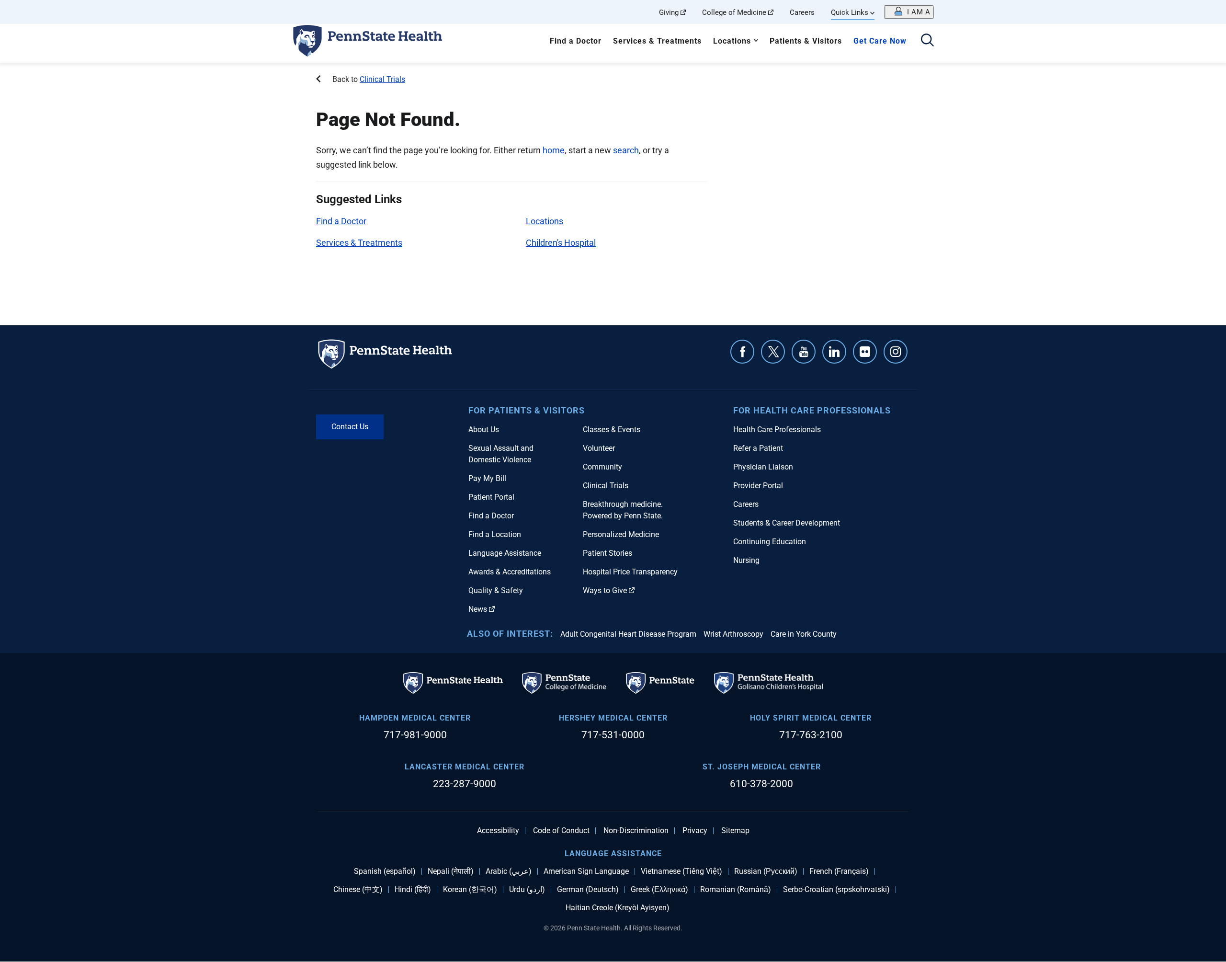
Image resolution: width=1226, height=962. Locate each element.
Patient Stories (607, 553)
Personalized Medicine (621, 534)
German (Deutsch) (588, 889)
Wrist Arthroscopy (733, 634)
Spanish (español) (385, 871)
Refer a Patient (758, 448)
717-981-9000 (415, 735)
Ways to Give (605, 590)
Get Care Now (880, 41)
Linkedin (834, 352)
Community (602, 466)
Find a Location (494, 534)
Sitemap (735, 830)
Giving (669, 12)
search (626, 150)
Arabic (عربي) (509, 871)
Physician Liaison (763, 466)
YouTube (804, 352)
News (477, 609)
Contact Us (349, 426)
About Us (483, 429)
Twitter (773, 352)
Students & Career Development (786, 522)
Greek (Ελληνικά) (659, 889)
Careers (802, 12)
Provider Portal (758, 485)
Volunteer (599, 448)
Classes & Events (611, 429)
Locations (732, 41)
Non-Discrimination (636, 830)
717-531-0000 (613, 735)
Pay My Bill (487, 478)
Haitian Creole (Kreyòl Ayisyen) (618, 908)
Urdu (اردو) (527, 889)
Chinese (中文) (358, 889)
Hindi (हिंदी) (413, 889)
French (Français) (839, 871)
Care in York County (804, 634)
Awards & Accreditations (509, 571)
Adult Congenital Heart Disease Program (628, 634)
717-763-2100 (810, 735)
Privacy (694, 830)
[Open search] (927, 41)
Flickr (865, 352)
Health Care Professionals (777, 429)
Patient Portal (491, 497)
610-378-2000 (761, 784)
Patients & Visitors (806, 41)
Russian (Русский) (765, 871)
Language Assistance (504, 553)
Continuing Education (769, 541)
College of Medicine (734, 12)
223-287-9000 (464, 784)
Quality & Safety (495, 590)
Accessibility (498, 830)
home (554, 150)
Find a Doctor (576, 41)
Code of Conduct (561, 830)
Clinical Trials (382, 79)
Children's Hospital (561, 243)
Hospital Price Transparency (630, 571)
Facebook (742, 352)
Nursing (746, 560)
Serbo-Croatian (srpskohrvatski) (836, 889)
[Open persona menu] (909, 12)
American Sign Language (586, 871)
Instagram (896, 352)
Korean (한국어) (470, 889)
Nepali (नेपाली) (451, 871)
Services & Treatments (657, 41)
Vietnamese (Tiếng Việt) (681, 871)
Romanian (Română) (735, 889)
